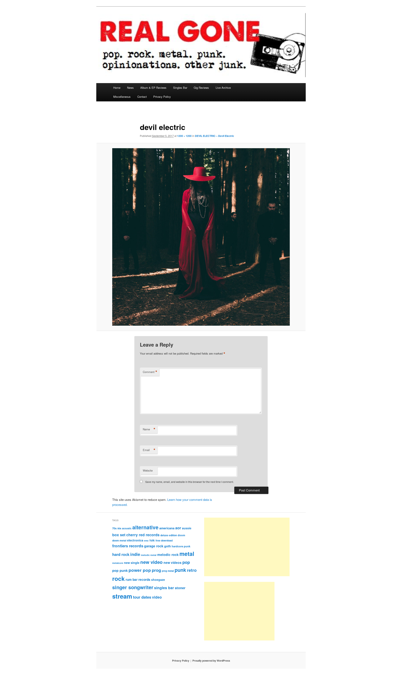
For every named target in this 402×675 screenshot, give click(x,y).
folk (152, 540)
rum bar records (138, 579)
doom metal (119, 540)
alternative (145, 527)
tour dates (142, 597)
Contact (142, 97)
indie (135, 554)
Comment (150, 372)
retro (192, 570)
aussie (186, 528)
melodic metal (148, 555)
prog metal (168, 570)
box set (118, 534)
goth (167, 546)
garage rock (153, 545)
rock (118, 578)
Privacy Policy (162, 97)
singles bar (164, 587)
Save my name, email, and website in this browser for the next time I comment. (189, 481)
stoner (180, 587)
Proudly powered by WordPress (211, 660)
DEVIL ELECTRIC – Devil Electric (214, 136)
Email (149, 450)
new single (131, 563)
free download (164, 540)
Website (148, 470)
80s (119, 528)
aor (178, 528)
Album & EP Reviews (153, 88)
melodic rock (168, 554)
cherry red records (143, 534)
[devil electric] (201, 237)
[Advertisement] (247, 547)
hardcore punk (181, 546)
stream (122, 596)
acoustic (126, 528)
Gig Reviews (201, 88)
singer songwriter (132, 587)
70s (114, 528)
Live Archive (223, 88)
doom (181, 535)
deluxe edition (168, 535)
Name (149, 429)
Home (116, 88)
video (157, 597)
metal (186, 554)
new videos (173, 562)
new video (151, 562)
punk (180, 569)
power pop (140, 570)
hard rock (120, 554)
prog (156, 570)
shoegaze (158, 579)
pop (186, 562)
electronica (135, 540)
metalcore (117, 562)
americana (166, 528)
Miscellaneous (122, 97)
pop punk (120, 570)
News (130, 88)
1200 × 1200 (184, 136)
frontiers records (127, 546)
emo (146, 540)
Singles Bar (180, 88)
